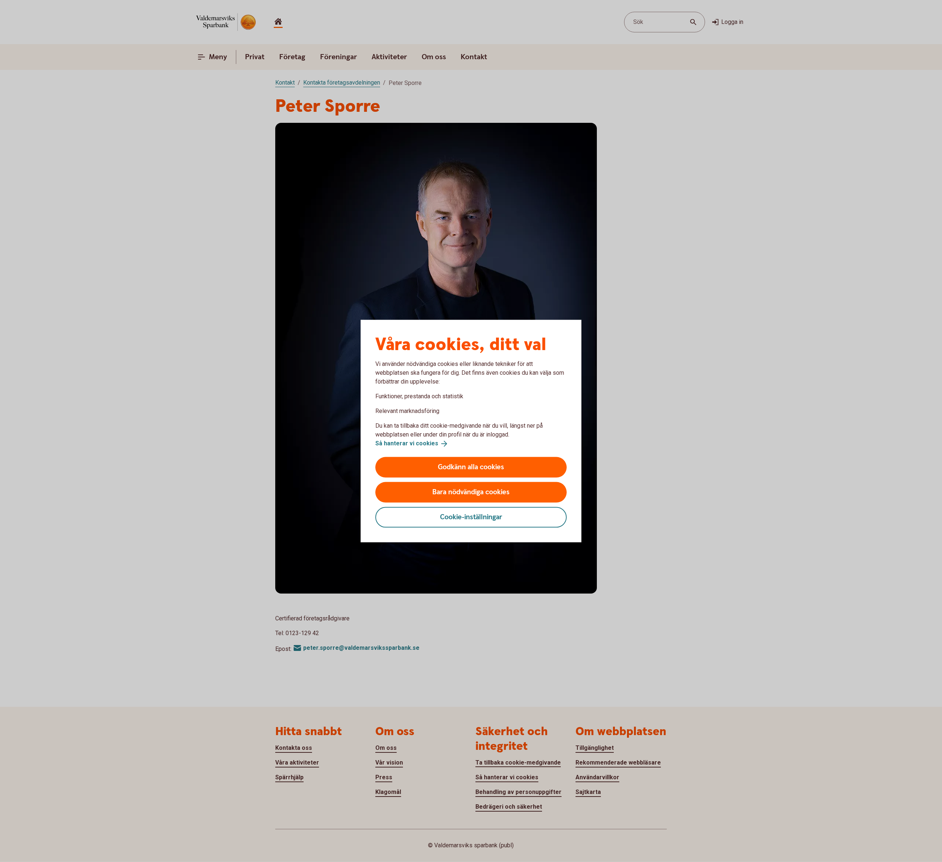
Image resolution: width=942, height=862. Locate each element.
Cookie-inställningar (471, 516)
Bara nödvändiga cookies (471, 491)
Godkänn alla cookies (471, 466)
